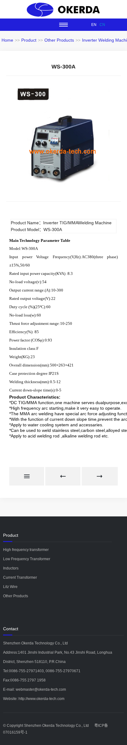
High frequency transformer (26, 550)
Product (28, 40)
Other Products (59, 40)
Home (7, 40)
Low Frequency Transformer (26, 559)
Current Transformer (20, 577)
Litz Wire (10, 587)
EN (93, 25)
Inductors (10, 568)
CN (102, 25)
